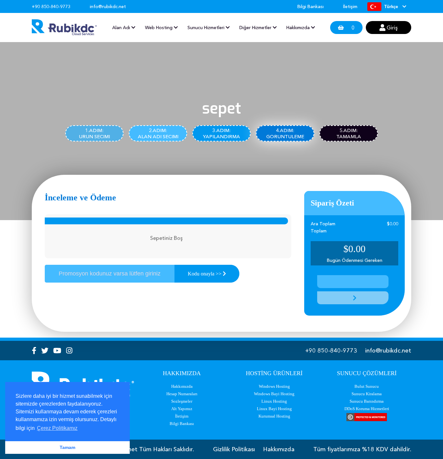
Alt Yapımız (181, 408)
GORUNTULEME (285, 133)
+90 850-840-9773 (331, 350)
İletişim (350, 6)
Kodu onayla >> (205, 273)
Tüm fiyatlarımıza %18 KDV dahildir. (362, 449)
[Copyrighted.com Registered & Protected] (366, 417)
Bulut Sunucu (366, 386)
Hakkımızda (182, 386)
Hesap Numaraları (182, 393)
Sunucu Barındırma (367, 401)
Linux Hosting (274, 401)
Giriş (391, 27)
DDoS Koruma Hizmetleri (366, 408)
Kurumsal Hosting (274, 416)
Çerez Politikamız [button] (57, 428)
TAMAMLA (348, 133)
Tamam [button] (67, 447)
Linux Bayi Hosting (274, 408)
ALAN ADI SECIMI (158, 133)
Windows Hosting (274, 386)
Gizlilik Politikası (234, 449)
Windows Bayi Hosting (274, 393)
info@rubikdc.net (388, 350)
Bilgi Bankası (310, 6)
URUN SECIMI (94, 133)
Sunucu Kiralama (367, 393)
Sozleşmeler (181, 401)
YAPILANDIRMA (221, 133)
